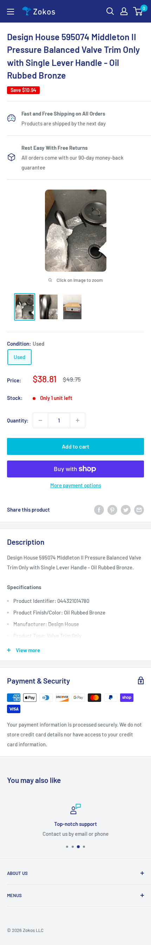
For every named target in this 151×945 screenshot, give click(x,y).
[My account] (123, 11)
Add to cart (75, 446)
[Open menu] (10, 11)
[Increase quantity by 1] (77, 420)
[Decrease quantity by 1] (40, 420)
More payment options (75, 485)
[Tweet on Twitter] (126, 509)
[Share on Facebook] (99, 509)
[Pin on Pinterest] (112, 509)
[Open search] (110, 11)
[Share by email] (139, 509)
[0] (138, 11)
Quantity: (17, 420)
